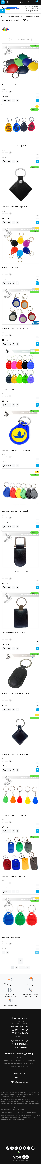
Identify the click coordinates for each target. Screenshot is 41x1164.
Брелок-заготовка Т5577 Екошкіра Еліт (15, 633)
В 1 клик (8, 100)
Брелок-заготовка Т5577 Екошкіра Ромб (15, 754)
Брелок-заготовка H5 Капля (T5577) (14, 146)
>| (28, 968)
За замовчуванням (23, 39)
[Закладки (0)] (29, 2)
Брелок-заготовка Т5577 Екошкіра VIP (15, 572)
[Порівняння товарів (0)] (21, 2)
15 (11, 39)
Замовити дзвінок (19, 1040)
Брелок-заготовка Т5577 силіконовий (14, 815)
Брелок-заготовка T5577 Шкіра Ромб (14, 207)
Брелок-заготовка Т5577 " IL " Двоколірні (16, 328)
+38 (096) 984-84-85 (31, 6)
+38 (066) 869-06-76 (31, 9)
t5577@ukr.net (19, 1036)
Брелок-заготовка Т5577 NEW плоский (15, 511)
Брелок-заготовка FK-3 (9, 85)
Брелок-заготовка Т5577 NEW (12, 389)
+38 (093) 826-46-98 (31, 11)
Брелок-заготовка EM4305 (11, 937)
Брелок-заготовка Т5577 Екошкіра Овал (15, 693)
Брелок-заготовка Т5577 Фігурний (13, 876)
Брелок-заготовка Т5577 (10, 267)
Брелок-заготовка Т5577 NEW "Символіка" (16, 450)
